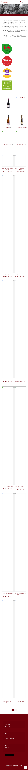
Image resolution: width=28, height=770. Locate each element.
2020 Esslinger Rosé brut (8, 486)
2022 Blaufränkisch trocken (20, 700)
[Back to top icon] (25, 767)
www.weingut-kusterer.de (18, 765)
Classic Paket (7, 274)
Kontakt (6, 750)
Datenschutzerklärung (9, 738)
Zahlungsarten (8, 726)
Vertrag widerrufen (9, 754)
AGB (6, 745)
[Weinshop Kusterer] (5, 2)
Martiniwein (7, 380)
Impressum (7, 736)
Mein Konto (7, 722)
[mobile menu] (26, 2)
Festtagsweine (20, 274)
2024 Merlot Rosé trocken (20, 593)
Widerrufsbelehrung (9, 747)
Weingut (6, 733)
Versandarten (7, 724)
